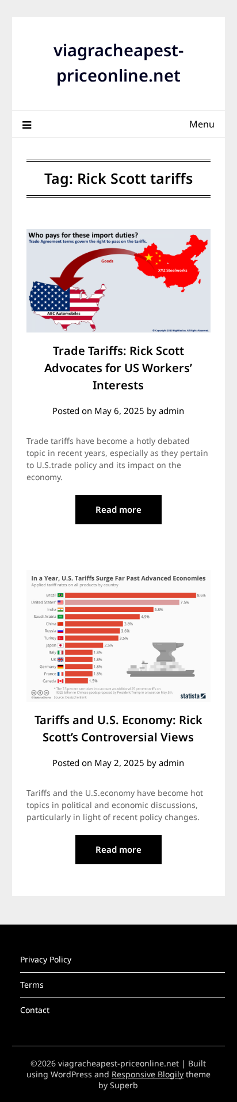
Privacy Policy (45, 959)
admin (171, 410)
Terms (32, 984)
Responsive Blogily (148, 1074)
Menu (202, 124)
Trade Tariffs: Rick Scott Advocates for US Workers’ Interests (118, 368)
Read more (118, 509)
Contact (34, 1009)
